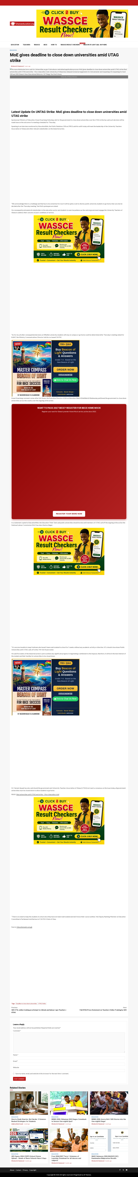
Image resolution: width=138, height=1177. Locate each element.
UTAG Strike (42, 1003)
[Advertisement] (69, 93)
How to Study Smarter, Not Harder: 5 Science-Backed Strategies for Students (29, 1103)
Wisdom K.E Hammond (17, 66)
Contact (18, 1170)
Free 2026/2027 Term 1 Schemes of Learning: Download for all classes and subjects (69, 1140)
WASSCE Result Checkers (70, 45)
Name (15, 1055)
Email (15, 1061)
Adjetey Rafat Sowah (17, 1124)
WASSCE (37, 45)
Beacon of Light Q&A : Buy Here (95, 45)
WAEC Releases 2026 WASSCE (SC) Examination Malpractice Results (109, 1140)
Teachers (26, 45)
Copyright (32, 1170)
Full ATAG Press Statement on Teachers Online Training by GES (103, 1008)
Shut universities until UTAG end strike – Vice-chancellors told (37, 794)
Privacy (25, 1170)
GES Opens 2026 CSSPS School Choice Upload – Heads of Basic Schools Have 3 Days (29, 1140)
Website (16, 1067)
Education (15, 45)
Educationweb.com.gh (24, 927)
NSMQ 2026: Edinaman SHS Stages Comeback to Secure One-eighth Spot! (69, 1103)
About (12, 1170)
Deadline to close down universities (26, 1003)
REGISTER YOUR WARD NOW (69, 514)
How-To (54, 45)
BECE (45, 45)
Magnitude (77, 1175)
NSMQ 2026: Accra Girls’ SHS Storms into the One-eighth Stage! (109, 1103)
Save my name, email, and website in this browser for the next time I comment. (42, 1073)
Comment (17, 1031)
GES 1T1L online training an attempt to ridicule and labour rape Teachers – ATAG (39, 1009)
